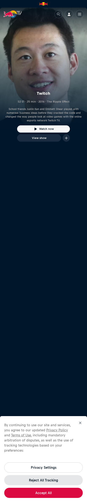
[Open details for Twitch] (43, 78)
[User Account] (69, 14)
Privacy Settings (43, 467)
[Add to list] (66, 138)
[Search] (58, 14)
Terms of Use (21, 435)
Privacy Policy (57, 430)
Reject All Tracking (43, 480)
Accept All (43, 493)
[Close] (80, 423)
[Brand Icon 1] (43, 4)
